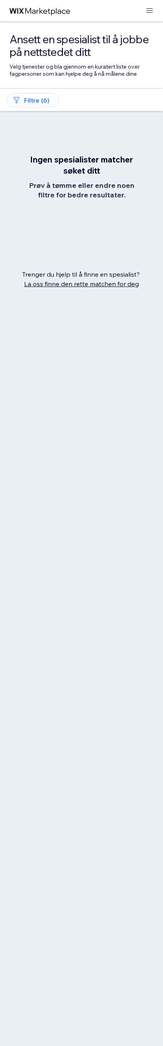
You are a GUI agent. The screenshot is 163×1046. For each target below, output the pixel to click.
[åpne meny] (149, 11)
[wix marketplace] (39, 10)
